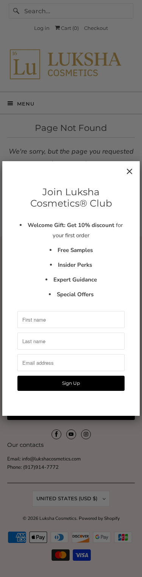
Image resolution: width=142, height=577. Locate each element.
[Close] (129, 171)
